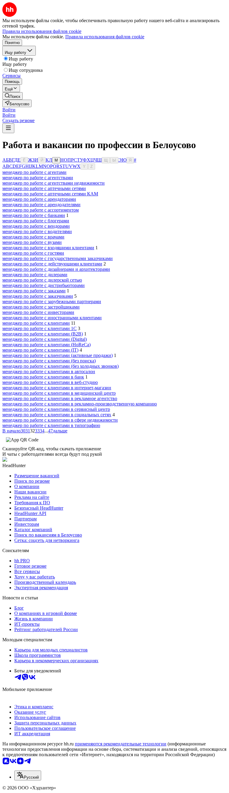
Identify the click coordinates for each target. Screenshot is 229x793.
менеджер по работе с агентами (34, 172)
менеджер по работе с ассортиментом (40, 209)
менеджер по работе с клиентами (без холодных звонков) (60, 366)
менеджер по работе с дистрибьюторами (43, 285)
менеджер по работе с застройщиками (41, 306)
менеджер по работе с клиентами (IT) (40, 350)
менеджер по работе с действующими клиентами (52, 263)
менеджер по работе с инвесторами (38, 312)
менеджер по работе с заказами (34, 290)
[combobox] (27, 775)
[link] (12, 96)
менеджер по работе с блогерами (35, 220)
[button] (9, 109)
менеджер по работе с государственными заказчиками (57, 258)
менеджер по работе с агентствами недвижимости (53, 183)
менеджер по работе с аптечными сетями (44, 188)
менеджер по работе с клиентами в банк (43, 376)
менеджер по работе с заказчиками (37, 296)
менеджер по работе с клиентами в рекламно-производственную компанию (79, 403)
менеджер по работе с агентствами (37, 177)
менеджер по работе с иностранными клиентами (52, 317)
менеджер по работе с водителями (37, 231)
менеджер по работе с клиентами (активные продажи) (57, 355)
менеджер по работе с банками (33, 215)
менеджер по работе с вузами (32, 242)
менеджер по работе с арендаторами (39, 199)
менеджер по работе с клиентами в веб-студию (50, 382)
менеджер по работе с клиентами (36, 323)
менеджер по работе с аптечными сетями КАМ (50, 193)
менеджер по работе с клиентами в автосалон (48, 371)
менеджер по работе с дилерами (34, 274)
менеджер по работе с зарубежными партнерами (51, 301)
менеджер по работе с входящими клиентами (48, 247)
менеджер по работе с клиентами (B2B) (42, 333)
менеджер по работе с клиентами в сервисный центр (56, 409)
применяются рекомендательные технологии (120, 743)
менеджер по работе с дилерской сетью (42, 279)
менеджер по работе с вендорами (36, 226)
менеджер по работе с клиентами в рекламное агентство (59, 398)
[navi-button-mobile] (8, 128)
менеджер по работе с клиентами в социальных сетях (56, 414)
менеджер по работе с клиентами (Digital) (44, 339)
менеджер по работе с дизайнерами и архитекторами (56, 269)
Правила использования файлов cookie (104, 36)
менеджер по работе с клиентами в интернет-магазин (56, 387)
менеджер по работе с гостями (33, 253)
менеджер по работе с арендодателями (41, 204)
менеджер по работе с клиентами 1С (39, 328)
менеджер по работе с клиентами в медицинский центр (59, 393)
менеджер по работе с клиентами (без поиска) (49, 360)
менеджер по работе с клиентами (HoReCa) (46, 344)
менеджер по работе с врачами (33, 236)
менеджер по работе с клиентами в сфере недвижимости (60, 420)
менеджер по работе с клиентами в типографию (51, 425)
